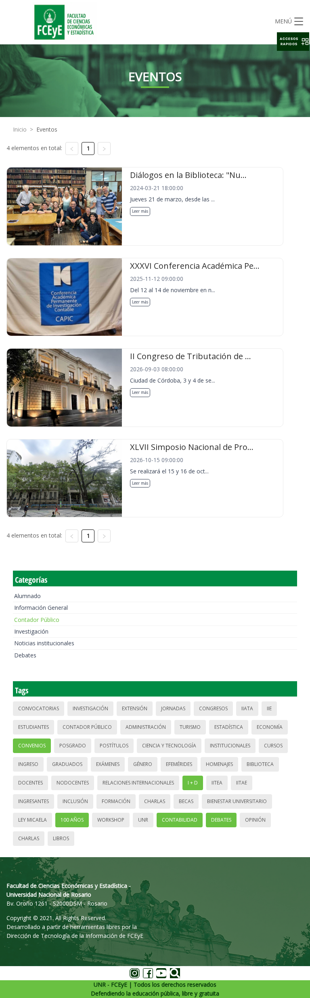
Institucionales (230, 745)
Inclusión (75, 801)
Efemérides (179, 764)
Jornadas (173, 708)
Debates (25, 655)
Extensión (134, 708)
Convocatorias (38, 708)
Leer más (140, 211)
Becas (186, 801)
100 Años (72, 819)
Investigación (31, 631)
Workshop (110, 819)
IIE (269, 708)
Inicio (20, 129)
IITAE (241, 782)
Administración (146, 727)
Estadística (228, 727)
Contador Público (36, 619)
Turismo (190, 727)
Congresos (213, 708)
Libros (61, 838)
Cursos (273, 745)
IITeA (217, 782)
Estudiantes (33, 727)
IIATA (247, 708)
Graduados (67, 764)
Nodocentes (73, 782)
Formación (116, 801)
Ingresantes (33, 801)
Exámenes (107, 764)
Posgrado (72, 745)
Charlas (154, 801)
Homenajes (219, 764)
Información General (41, 607)
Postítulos (114, 745)
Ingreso (28, 764)
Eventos (46, 129)
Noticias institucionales (44, 643)
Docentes (30, 782)
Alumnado (27, 596)
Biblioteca (260, 764)
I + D (193, 782)
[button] (293, 41)
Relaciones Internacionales (138, 782)
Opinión (255, 819)
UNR (143, 819)
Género (142, 764)
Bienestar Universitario (237, 801)
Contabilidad (179, 819)
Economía (270, 727)
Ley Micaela (32, 819)
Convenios (32, 745)
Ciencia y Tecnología (169, 745)
